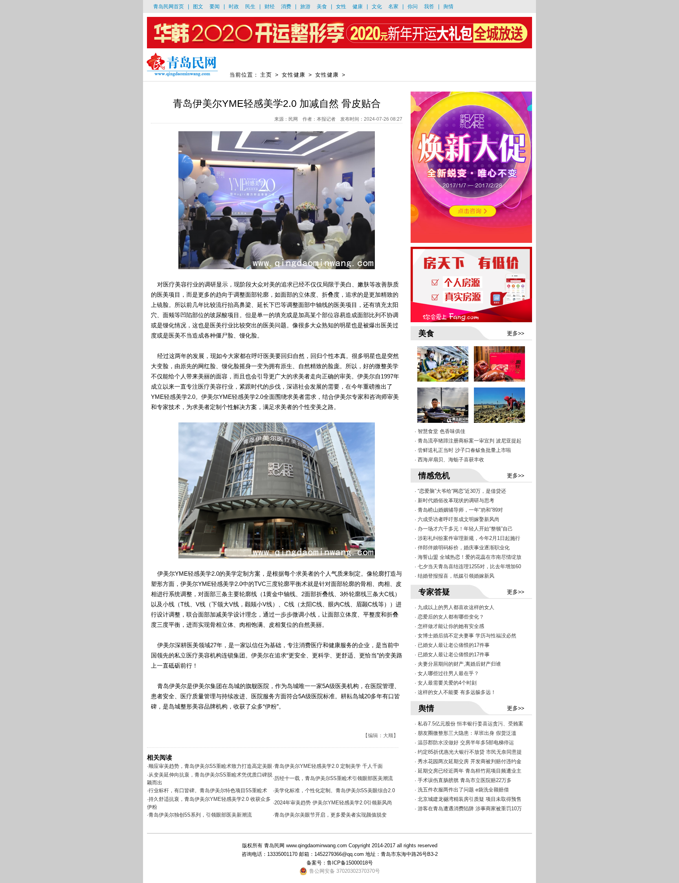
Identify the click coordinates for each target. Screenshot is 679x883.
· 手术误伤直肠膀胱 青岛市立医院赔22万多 (463, 780)
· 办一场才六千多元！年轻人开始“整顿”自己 (464, 529)
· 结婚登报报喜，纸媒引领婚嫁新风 (454, 576)
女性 (341, 6)
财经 (269, 6)
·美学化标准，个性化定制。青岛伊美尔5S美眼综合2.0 (334, 790)
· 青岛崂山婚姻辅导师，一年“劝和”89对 (459, 510)
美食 (322, 6)
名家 (393, 6)
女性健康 (293, 75)
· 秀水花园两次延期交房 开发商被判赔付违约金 (468, 761)
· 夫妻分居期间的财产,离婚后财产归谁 (458, 664)
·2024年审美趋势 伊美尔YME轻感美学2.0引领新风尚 (332, 803)
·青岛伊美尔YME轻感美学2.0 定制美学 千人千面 (328, 766)
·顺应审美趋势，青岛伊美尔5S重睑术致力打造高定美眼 (209, 766)
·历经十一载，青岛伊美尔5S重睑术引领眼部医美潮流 (333, 778)
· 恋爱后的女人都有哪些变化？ (449, 617)
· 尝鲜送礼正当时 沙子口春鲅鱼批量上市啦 (463, 450)
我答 (429, 6)
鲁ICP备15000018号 (350, 863)
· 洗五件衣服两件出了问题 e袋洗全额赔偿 (462, 790)
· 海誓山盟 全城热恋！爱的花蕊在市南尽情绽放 (468, 557)
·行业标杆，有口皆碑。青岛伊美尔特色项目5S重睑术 (207, 790)
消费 (286, 6)
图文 (198, 6)
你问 (412, 6)
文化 (377, 6)
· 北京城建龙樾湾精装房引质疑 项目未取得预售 (468, 799)
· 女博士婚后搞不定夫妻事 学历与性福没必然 (465, 636)
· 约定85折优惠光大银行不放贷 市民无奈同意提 (468, 752)
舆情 (448, 6)
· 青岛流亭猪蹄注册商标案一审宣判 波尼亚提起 (468, 441)
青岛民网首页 (168, 6)
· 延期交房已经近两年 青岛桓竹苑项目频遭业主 (468, 771)
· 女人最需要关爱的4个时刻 (446, 683)
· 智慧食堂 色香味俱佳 (440, 431)
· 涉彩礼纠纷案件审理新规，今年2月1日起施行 (467, 538)
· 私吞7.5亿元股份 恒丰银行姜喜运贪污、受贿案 (469, 724)
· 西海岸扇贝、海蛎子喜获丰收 (449, 460)
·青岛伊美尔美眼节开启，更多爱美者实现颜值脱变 (330, 815)
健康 (357, 6)
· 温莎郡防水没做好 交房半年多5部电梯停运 (464, 742)
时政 (234, 6)
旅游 (305, 6)
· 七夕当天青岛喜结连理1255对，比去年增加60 (468, 566)
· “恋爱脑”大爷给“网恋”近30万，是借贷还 (460, 491)
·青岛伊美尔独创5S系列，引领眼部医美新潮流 (199, 815)
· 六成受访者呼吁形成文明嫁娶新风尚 (457, 519)
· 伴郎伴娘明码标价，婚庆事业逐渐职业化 (462, 548)
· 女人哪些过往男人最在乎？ (447, 673)
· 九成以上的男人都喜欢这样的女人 (454, 607)
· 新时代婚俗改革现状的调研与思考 (454, 500)
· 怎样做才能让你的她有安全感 (449, 626)
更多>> (515, 333)
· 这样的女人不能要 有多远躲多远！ (455, 692)
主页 (266, 75)
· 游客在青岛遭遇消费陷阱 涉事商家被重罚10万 (468, 808)
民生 (250, 6)
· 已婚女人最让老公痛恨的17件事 (452, 645)
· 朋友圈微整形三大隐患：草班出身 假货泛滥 (465, 733)
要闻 (214, 6)
